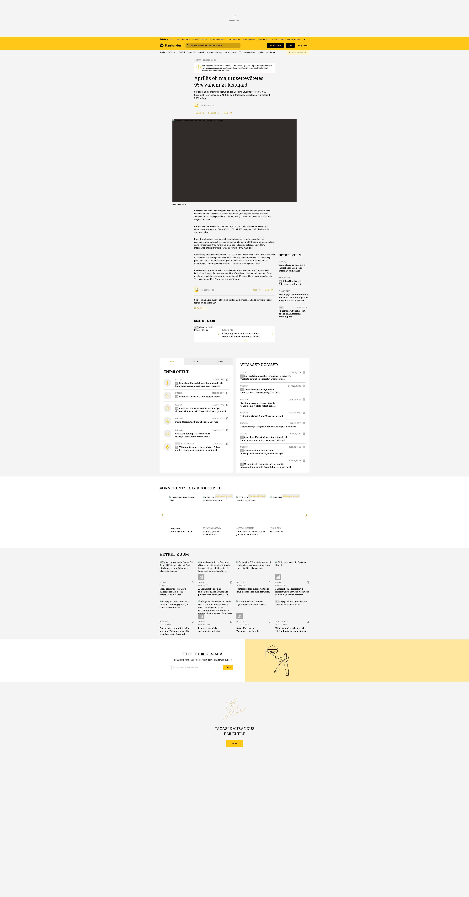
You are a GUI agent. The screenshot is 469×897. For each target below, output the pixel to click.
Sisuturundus (230, 52)
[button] (196, 667)
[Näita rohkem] (304, 39)
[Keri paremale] (272, 334)
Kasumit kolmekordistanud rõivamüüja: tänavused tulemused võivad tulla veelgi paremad (292, 591)
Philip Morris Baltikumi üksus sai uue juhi (196, 422)
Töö (240, 52)
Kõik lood (173, 52)
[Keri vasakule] (218, 334)
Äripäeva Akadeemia (212, 528)
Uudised (179, 393)
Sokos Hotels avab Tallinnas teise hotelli (199, 396)
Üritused (209, 52)
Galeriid (218, 52)
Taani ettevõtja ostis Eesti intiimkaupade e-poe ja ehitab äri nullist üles (292, 268)
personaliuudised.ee (199, 39)
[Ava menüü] (171, 39)
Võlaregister (249, 52)
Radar (272, 52)
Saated (178, 380)
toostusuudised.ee (233, 39)
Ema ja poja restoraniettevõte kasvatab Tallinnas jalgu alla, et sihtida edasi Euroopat (294, 297)
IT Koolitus (275, 528)
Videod (200, 52)
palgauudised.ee (264, 39)
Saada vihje (262, 52)
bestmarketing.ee (183, 39)
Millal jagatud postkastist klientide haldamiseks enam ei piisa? (292, 314)
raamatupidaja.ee (249, 39)
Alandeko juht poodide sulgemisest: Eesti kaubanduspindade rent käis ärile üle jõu (213, 591)
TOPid (182, 52)
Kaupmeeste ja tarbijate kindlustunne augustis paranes (268, 426)
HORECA (197, 60)
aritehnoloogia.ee (278, 39)
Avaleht (163, 52)
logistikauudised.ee (217, 39)
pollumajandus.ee (293, 39)
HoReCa (198, 308)
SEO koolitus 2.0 (278, 531)
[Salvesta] (227, 379)
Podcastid (191, 52)
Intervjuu (164, 622)
